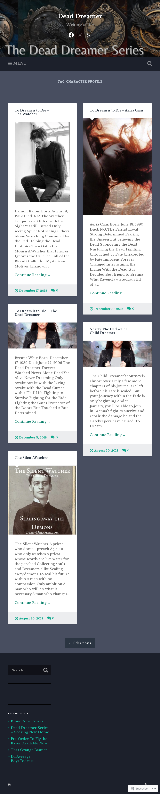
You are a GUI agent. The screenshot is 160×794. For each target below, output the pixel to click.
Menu (20, 63)
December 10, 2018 (108, 309)
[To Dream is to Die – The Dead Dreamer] (42, 335)
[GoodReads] (89, 34)
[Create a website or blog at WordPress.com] (9, 784)
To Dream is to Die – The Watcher (32, 112)
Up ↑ (148, 783)
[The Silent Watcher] (42, 500)
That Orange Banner (29, 750)
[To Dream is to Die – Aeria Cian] (117, 166)
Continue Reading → (33, 275)
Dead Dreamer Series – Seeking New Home (30, 730)
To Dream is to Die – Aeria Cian (116, 110)
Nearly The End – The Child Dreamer (109, 331)
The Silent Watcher (31, 458)
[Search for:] (29, 670)
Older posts (81, 643)
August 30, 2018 (106, 450)
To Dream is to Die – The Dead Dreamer (36, 313)
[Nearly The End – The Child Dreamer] (117, 354)
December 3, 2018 (33, 437)
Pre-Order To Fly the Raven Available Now (29, 741)
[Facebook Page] (71, 34)
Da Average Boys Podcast (22, 758)
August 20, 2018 (31, 618)
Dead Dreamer (80, 16)
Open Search (149, 63)
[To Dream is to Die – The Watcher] (42, 162)
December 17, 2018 (33, 290)
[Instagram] (80, 34)
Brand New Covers (27, 721)
